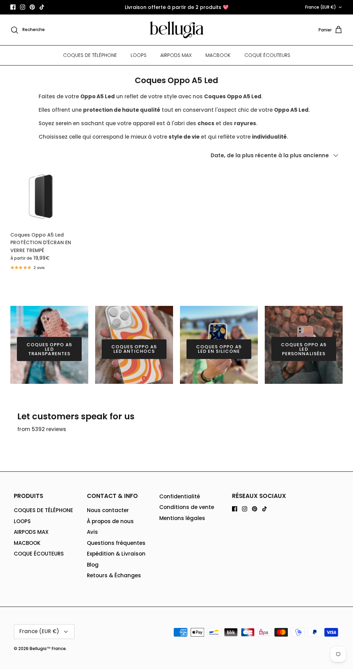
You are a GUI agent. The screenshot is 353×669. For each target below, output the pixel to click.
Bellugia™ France (48, 648)
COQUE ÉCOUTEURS (267, 55)
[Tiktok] (41, 7)
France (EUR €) (320, 7)
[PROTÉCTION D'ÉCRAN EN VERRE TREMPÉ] (40, 197)
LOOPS (139, 55)
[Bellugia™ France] (176, 30)
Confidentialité (179, 496)
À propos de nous (110, 521)
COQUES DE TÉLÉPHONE (90, 55)
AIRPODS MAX (176, 55)
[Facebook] (13, 7)
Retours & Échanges (114, 575)
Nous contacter (108, 510)
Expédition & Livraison (116, 553)
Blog (93, 564)
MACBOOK (218, 55)
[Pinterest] (32, 7)
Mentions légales (182, 518)
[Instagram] (22, 7)
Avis (92, 532)
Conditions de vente (186, 507)
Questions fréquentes (116, 543)
